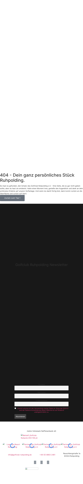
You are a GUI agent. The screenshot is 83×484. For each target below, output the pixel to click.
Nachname (41, 392)
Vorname (41, 384)
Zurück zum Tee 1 (12, 198)
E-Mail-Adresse (41, 400)
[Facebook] (35, 462)
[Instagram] (42, 462)
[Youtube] (48, 462)
